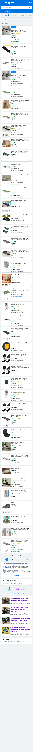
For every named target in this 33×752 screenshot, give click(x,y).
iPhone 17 (10, 582)
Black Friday (4, 582)
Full (5, 19)
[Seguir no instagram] (18, 593)
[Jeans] (3, 512)
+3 (9, 338)
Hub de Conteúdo (26, 582)
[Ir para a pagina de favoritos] (22, 3)
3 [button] (12, 559)
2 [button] (9, 559)
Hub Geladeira (13, 583)
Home (5, 641)
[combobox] (16, 7)
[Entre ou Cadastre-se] (30, 2)
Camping (19, 641)
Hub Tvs (20, 583)
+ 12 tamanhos (7, 512)
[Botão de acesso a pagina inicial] (12, 2)
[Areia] (3, 426)
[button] (29, 8)
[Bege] (3, 339)
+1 (9, 135)
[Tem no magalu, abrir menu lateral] (2, 2)
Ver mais (16, 575)
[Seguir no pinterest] (23, 593)
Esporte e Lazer (11, 641)
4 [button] (15, 559)
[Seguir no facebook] (14, 593)
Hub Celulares (6, 583)
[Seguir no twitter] (10, 593)
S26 (20, 582)
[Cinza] (3, 135)
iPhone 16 (16, 582)
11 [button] (23, 559)
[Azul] (6, 426)
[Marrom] (6, 135)
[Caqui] (6, 299)
